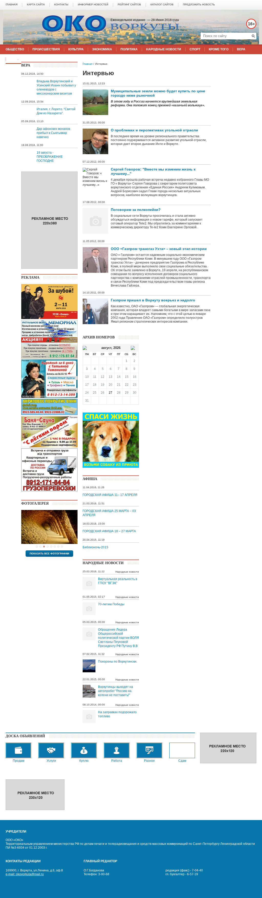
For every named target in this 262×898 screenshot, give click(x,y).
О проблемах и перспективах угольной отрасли (154, 130)
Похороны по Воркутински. (117, 661)
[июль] (85, 348)
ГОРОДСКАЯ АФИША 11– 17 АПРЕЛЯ (110, 495)
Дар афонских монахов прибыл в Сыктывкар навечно (53, 133)
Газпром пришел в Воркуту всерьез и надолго (153, 300)
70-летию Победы (111, 604)
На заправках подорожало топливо (117, 714)
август (106, 348)
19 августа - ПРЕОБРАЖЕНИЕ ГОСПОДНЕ (50, 157)
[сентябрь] (133, 348)
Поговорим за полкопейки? (136, 210)
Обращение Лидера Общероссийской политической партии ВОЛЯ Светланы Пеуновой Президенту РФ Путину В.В (118, 638)
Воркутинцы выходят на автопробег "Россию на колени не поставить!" (115, 691)
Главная (87, 63)
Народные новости (127, 571)
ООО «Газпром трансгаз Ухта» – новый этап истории (159, 249)
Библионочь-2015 (95, 547)
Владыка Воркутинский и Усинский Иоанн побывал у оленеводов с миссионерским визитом (56, 87)
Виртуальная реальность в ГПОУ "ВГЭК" (117, 581)
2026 (117, 348)
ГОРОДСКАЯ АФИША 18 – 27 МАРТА (109, 531)
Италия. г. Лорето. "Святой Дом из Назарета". (56, 111)
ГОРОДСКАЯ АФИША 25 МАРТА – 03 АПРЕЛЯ (109, 513)
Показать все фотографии (49, 553)
